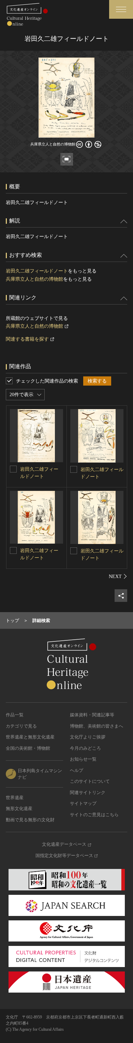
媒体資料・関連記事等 (92, 714)
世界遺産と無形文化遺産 (30, 737)
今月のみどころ (85, 748)
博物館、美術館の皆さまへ (96, 726)
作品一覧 (15, 714)
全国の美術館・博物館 (28, 748)
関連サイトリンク (87, 792)
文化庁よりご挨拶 (87, 737)
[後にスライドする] (118, 576)
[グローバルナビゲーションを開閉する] (121, 9)
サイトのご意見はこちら (94, 814)
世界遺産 (15, 797)
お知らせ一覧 (83, 759)
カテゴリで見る (21, 726)
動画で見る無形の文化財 (30, 819)
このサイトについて (90, 781)
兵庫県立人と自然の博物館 (34, 279)
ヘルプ (76, 770)
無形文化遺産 (19, 808)
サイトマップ (83, 803)
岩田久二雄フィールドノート (37, 271)
